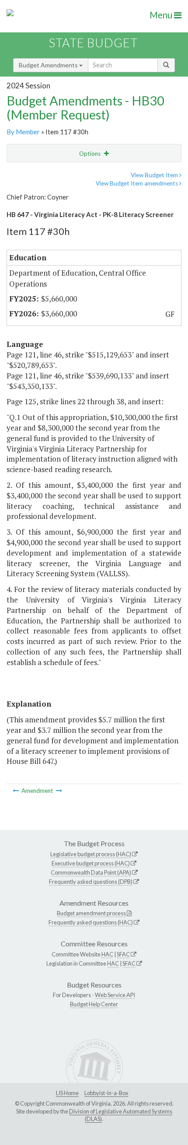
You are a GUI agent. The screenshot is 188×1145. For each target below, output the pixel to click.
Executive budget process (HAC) (91, 863)
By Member (23, 132)
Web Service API (115, 994)
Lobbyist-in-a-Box (106, 1092)
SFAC (123, 954)
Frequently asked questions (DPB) (90, 881)
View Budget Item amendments (137, 183)
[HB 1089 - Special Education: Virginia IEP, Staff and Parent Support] (59, 790)
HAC (107, 954)
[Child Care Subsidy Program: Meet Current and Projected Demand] (16, 790)
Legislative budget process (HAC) (90, 854)
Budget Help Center (94, 1004)
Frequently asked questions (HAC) (91, 922)
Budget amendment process (91, 913)
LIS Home (67, 1092)
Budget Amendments (49, 65)
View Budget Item (155, 175)
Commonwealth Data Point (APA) (91, 872)
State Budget (93, 42)
